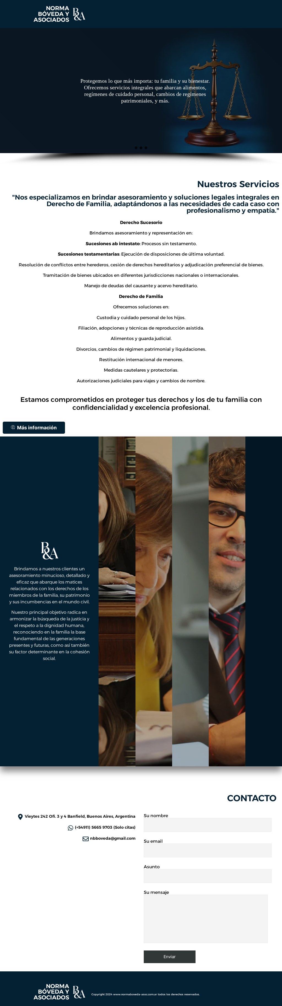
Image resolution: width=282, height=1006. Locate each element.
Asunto (152, 867)
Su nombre (156, 816)
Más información (37, 427)
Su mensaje (156, 892)
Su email (153, 841)
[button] (136, 148)
